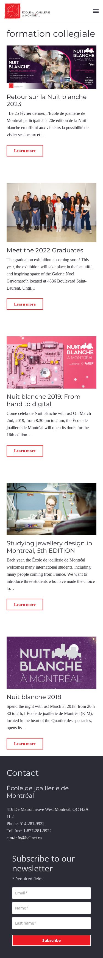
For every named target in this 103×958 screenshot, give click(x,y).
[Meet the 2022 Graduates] (51, 212)
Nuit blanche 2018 (34, 697)
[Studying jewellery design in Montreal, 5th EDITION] (51, 509)
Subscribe (51, 940)
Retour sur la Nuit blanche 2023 (47, 100)
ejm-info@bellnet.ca (24, 838)
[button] (96, 11)
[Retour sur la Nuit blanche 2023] (51, 67)
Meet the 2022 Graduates (45, 250)
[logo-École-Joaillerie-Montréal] (27, 11)
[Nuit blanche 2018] (51, 663)
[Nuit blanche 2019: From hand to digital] (51, 362)
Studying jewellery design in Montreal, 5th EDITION (49, 546)
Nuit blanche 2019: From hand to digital (43, 400)
